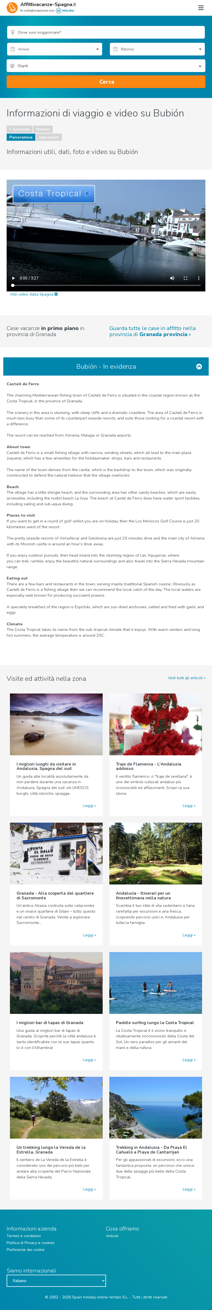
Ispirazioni (49, 137)
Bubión (43, 129)
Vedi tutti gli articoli (185, 678)
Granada (21, 129)
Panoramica (21, 137)
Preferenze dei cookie (25, 1249)
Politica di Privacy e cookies (31, 1242)
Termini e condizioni (24, 1236)
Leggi (88, 805)
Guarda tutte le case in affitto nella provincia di (152, 331)
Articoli (112, 1236)
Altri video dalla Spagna (32, 294)
